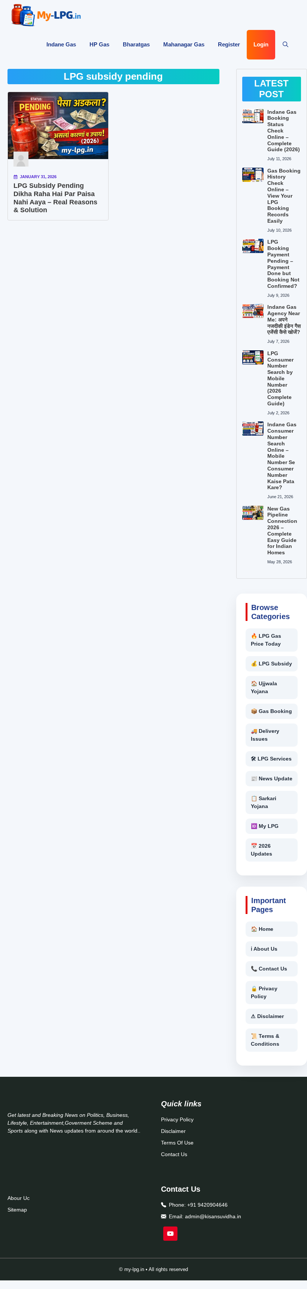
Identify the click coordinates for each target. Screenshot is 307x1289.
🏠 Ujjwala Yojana (264, 687)
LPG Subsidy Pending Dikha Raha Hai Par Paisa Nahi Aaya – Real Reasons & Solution (55, 198)
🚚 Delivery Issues (265, 735)
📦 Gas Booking (271, 711)
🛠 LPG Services (271, 759)
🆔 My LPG (265, 826)
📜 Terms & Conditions (265, 1040)
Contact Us (174, 1154)
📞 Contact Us (269, 969)
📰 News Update (271, 778)
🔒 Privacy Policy (264, 992)
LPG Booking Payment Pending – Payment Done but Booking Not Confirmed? (283, 264)
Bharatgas (136, 44)
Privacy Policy (177, 1119)
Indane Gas (61, 44)
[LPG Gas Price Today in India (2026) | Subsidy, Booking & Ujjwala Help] (46, 15)
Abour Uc (18, 1198)
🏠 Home (262, 929)
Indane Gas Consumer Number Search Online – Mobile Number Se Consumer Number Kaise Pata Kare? (282, 455)
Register (229, 44)
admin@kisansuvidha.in (213, 1216)
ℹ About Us (264, 949)
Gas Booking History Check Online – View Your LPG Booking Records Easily (284, 196)
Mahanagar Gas (183, 44)
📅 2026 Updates (261, 850)
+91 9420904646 (207, 1205)
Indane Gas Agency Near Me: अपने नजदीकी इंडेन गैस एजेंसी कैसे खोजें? (284, 319)
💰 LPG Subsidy (271, 664)
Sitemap (17, 1210)
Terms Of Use (177, 1143)
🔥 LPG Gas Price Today (266, 640)
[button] (285, 45)
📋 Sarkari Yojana (263, 802)
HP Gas (99, 44)
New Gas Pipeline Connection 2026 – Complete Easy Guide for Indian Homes (282, 531)
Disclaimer (173, 1131)
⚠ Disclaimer (267, 1016)
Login (260, 44)
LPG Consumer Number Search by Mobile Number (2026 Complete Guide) (280, 378)
